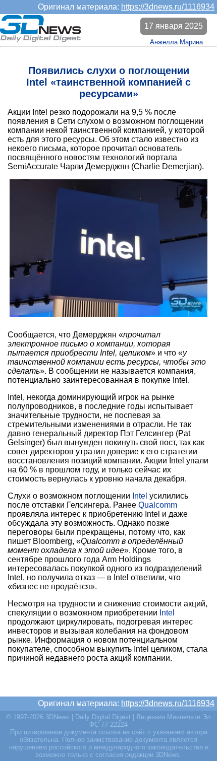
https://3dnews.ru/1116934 (167, 7)
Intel (139, 496)
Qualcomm (157, 505)
